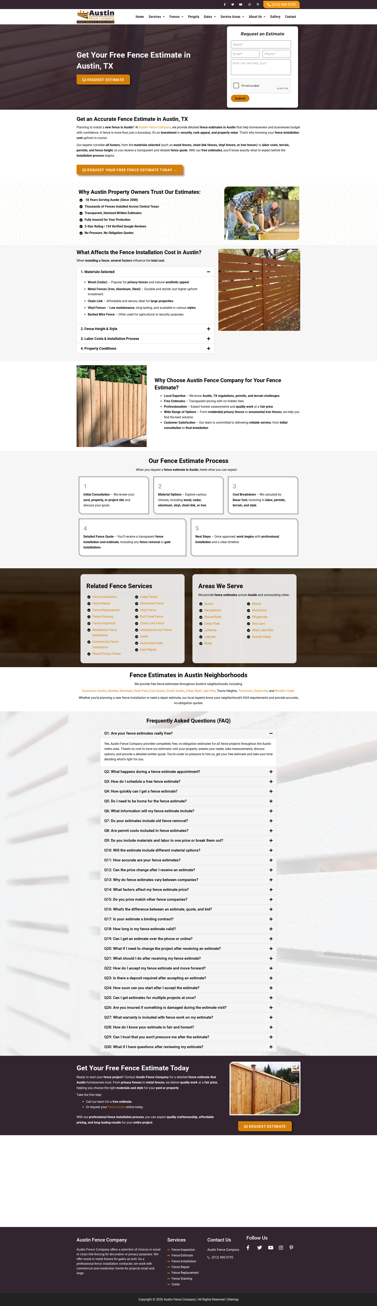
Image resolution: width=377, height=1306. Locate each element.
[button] (156, 16)
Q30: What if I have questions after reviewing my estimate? (153, 1047)
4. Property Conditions (98, 348)
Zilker (189, 691)
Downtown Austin (94, 691)
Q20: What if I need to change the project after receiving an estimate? (162, 948)
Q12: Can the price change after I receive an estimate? (149, 870)
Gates (208, 17)
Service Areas (230, 17)
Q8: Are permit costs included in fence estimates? (146, 830)
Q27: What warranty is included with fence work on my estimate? (158, 1017)
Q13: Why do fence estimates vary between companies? (151, 879)
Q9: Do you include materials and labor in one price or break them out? (163, 840)
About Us (255, 17)
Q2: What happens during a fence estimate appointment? (152, 771)
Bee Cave (258, 623)
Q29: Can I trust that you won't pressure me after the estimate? (156, 1037)
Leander (210, 637)
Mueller (113, 691)
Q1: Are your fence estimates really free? (138, 733)
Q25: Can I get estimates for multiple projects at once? (150, 997)
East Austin (157, 691)
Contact (290, 17)
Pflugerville (259, 617)
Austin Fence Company (155, 127)
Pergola (193, 17)
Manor (256, 604)
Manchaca (259, 610)
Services (155, 17)
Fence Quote (116, 1107)
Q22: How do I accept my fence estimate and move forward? (155, 968)
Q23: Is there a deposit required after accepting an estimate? (155, 978)
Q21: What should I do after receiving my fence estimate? (152, 958)
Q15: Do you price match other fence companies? (145, 899)
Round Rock (212, 617)
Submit (240, 98)
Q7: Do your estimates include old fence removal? (146, 821)
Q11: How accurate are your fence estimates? (142, 860)
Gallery (275, 17)
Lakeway (210, 630)
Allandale (125, 691)
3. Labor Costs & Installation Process (110, 339)
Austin (208, 604)
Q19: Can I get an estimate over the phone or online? (148, 938)
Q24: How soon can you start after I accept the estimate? (151, 988)
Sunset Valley (261, 637)
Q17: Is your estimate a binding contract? (138, 919)
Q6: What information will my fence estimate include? (149, 811)
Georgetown (212, 610)
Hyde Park (141, 691)
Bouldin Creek (284, 691)
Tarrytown (245, 691)
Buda (208, 643)
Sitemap (233, 1299)
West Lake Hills (262, 630)
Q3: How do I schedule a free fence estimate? (142, 781)
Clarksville (260, 691)
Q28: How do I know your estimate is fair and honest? (149, 1027)
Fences (174, 17)
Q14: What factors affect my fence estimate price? (146, 889)
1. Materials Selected (97, 272)
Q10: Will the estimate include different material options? (152, 850)
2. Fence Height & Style (99, 329)
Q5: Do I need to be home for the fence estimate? (145, 801)
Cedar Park (212, 623)
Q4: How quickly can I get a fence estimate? (140, 791)
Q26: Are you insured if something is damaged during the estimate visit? (165, 1007)
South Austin (175, 691)
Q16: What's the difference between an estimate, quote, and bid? (158, 909)
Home (140, 17)
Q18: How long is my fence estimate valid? (140, 929)
